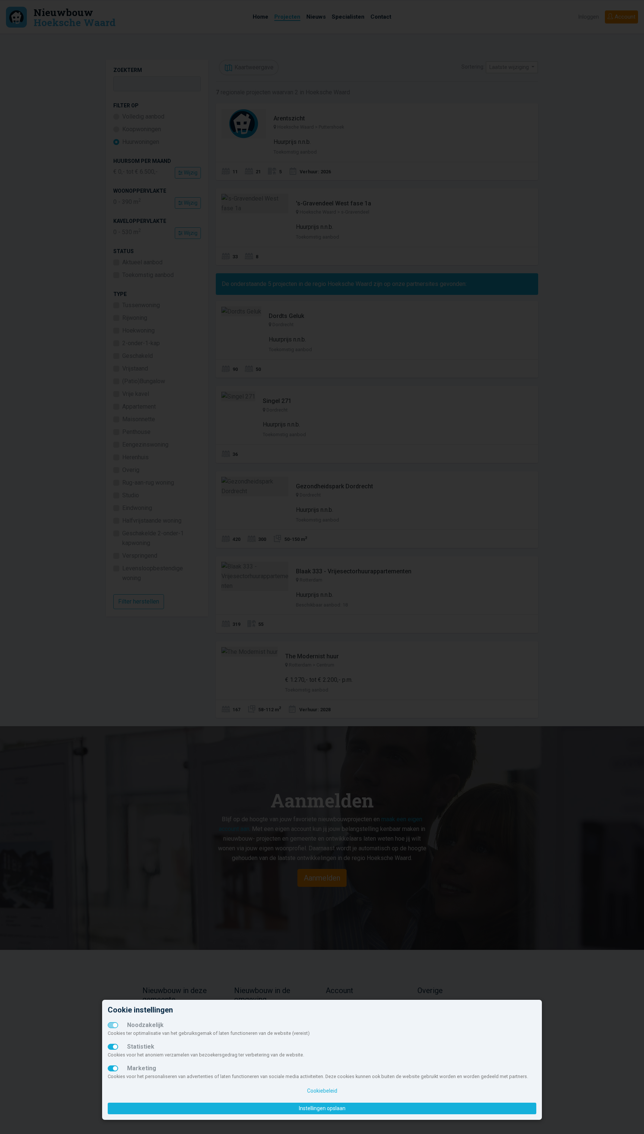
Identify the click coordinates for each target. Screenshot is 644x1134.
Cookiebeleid (322, 1091)
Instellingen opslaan (322, 1108)
